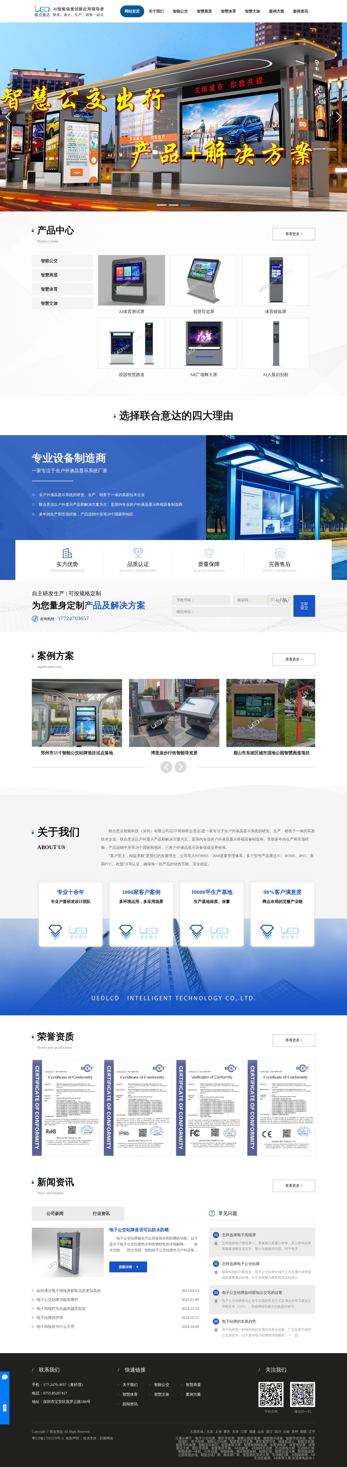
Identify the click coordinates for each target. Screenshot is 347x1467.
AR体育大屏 (282, 1458)
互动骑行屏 (306, 1448)
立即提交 (304, 606)
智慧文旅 (252, 11)
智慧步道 (265, 1451)
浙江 (269, 1431)
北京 (210, 1431)
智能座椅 (226, 1451)
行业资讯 (101, 1213)
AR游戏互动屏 (261, 1448)
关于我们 (156, 11)
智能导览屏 (306, 1441)
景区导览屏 (226, 1438)
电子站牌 (197, 1441)
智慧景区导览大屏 (256, 1455)
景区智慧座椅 (246, 1451)
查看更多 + (293, 234)
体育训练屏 (278, 1445)
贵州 (295, 1431)
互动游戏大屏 (285, 1448)
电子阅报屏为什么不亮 (118, 1327)
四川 (278, 1431)
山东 (261, 1431)
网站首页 (132, 11)
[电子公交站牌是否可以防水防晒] (68, 1229)
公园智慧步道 (188, 1455)
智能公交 (180, 11)
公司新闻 (55, 1213)
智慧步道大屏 (285, 1451)
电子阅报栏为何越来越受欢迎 (118, 1309)
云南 (286, 1431)
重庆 (227, 1431)
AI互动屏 (210, 1451)
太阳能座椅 (299, 1455)
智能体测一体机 (189, 1451)
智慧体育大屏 (231, 1445)
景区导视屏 (200, 1448)
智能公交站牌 (217, 1441)
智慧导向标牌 (186, 1445)
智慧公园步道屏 (248, 1438)
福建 (252, 1431)
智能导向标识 (208, 1445)
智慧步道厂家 (210, 1455)
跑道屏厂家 (231, 1455)
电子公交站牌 (205, 1438)
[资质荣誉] (66, 1108)
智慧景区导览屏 (241, 1441)
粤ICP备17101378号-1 (47, 1438)
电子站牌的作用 (118, 1318)
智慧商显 (204, 11)
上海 (218, 1431)
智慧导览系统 (296, 1438)
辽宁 (312, 1431)
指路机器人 (286, 1441)
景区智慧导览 (265, 1441)
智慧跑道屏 (306, 1451)
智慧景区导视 (221, 1448)
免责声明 (72, 1438)
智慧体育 (228, 11)
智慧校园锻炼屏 (255, 1445)
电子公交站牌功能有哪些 (118, 1300)
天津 (235, 1431)
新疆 (303, 1431)
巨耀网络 (106, 1438)
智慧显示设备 (273, 1438)
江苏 (244, 1431)
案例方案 (276, 11)
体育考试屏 (297, 1445)
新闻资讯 (300, 11)
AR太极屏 (241, 1448)
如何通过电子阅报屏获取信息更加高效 (118, 1291)
